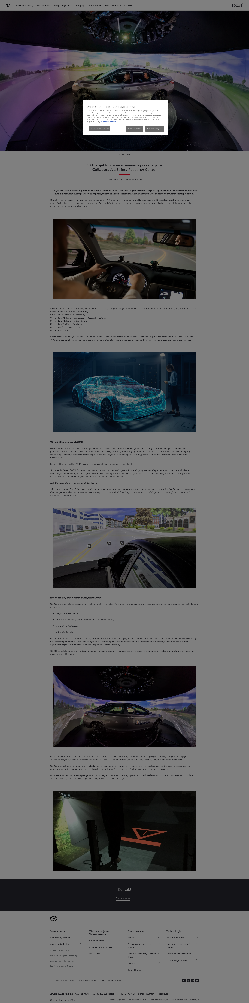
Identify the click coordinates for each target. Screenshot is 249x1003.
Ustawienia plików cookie (99, 129)
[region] (125, 117)
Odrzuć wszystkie (134, 129)
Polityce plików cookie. (108, 122)
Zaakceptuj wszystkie (154, 129)
